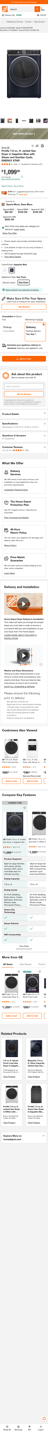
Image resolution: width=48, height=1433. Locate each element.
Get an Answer (24, 394)
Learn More (9, 573)
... (3, 22)
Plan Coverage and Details (16, 517)
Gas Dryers (39, 21)
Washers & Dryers (15, 21)
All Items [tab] (8, 964)
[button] (24, 414)
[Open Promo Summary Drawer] (3, 228)
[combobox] (21, 9)
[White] (5, 270)
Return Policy (10, 545)
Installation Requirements (16, 489)
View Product (9, 1076)
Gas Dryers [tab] (25, 964)
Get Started (24, 306)
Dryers (28, 21)
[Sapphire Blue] (12, 270)
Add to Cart (25, 358)
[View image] (2, 121)
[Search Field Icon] (37, 9)
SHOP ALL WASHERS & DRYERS (19, 686)
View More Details (12, 256)
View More (24, 946)
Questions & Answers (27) (31, 164)
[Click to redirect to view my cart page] (42, 9)
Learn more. (19, 229)
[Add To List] (33, 146)
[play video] (23, 603)
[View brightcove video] (38, 121)
